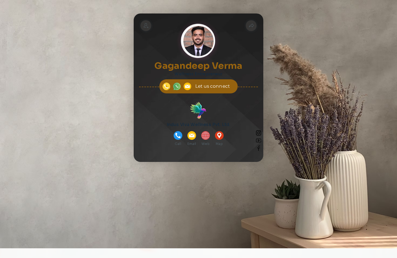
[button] (251, 25)
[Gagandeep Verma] (145, 25)
